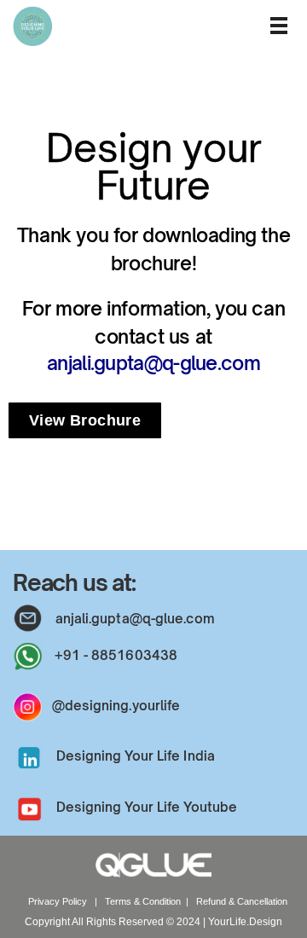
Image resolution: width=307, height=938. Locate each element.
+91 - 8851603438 (116, 655)
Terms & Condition (143, 901)
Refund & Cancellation (241, 901)
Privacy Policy (59, 901)
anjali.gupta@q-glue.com (153, 362)
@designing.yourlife (116, 706)
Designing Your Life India (136, 756)
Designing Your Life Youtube (147, 807)
